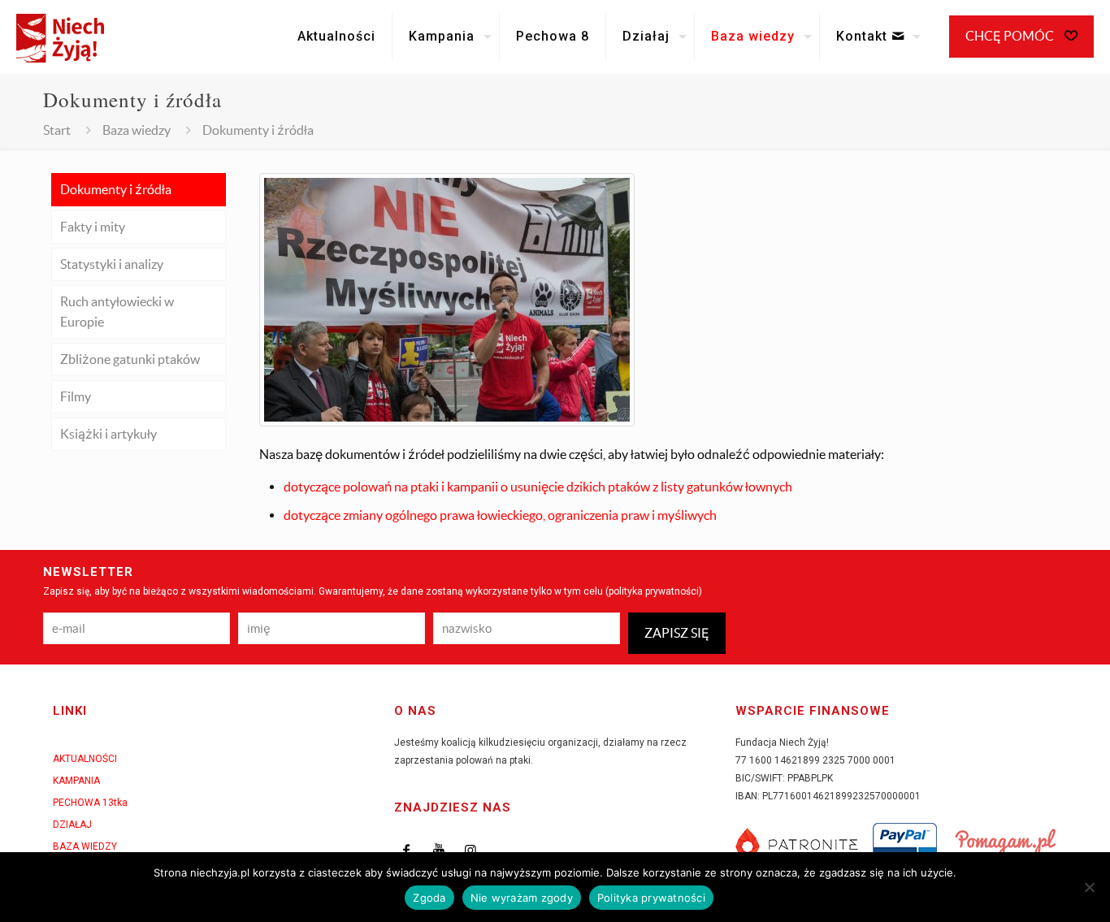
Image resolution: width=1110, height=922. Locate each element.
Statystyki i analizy (111, 264)
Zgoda (429, 897)
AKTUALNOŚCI (85, 758)
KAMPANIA (76, 780)
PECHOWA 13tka (90, 802)
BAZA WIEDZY (85, 846)
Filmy (75, 396)
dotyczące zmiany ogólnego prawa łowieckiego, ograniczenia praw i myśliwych (500, 515)
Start (57, 130)
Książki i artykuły (108, 433)
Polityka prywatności (651, 897)
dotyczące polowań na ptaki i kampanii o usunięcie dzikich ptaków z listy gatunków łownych (538, 486)
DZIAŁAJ (72, 824)
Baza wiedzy (136, 130)
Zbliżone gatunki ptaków (130, 359)
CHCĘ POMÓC (1010, 35)
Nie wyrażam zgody (521, 897)
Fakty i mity (92, 226)
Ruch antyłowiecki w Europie (117, 311)
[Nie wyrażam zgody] (1090, 887)
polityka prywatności (654, 591)
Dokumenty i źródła (115, 189)
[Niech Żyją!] (60, 36)
